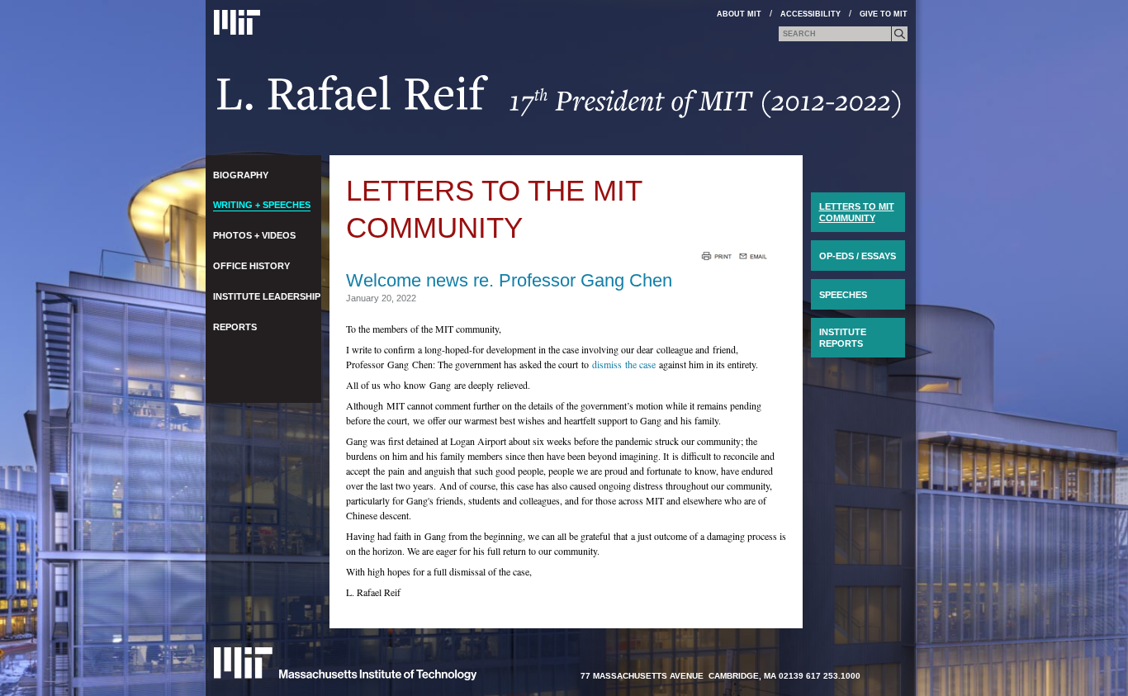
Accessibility (810, 14)
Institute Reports (842, 337)
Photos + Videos (254, 235)
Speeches (843, 295)
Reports (235, 327)
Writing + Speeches (261, 205)
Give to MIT (884, 14)
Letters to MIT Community (856, 212)
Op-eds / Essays (857, 256)
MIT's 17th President (559, 102)
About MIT (739, 14)
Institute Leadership (266, 296)
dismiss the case (624, 364)
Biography (240, 175)
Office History (251, 266)
